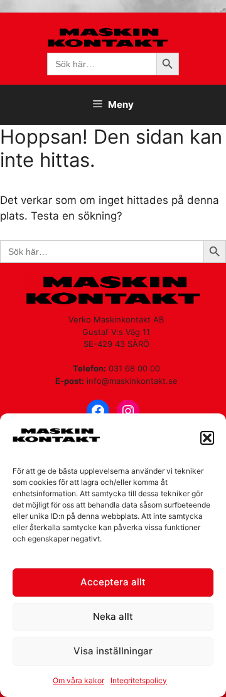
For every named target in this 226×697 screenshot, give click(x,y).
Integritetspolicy (138, 680)
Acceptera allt (113, 582)
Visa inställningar (113, 651)
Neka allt (113, 616)
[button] (207, 438)
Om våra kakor (78, 680)
